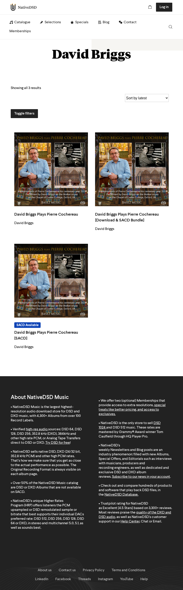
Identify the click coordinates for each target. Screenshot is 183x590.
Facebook (63, 579)
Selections (53, 22)
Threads (84, 579)
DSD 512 (119, 427)
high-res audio (37, 429)
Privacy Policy (93, 570)
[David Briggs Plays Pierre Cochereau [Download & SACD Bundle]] (132, 169)
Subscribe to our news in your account (141, 477)
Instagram (105, 579)
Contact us (67, 570)
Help (144, 579)
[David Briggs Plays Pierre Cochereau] (51, 169)
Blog (106, 22)
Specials (81, 22)
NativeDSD (24, 7)
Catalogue (22, 22)
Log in (164, 7)
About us (45, 570)
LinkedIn (41, 579)
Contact (130, 22)
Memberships (20, 31)
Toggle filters (24, 113)
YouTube (126, 579)
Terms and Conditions (128, 570)
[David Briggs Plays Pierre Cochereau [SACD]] (51, 281)
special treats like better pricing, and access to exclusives (132, 409)
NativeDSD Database (121, 495)
